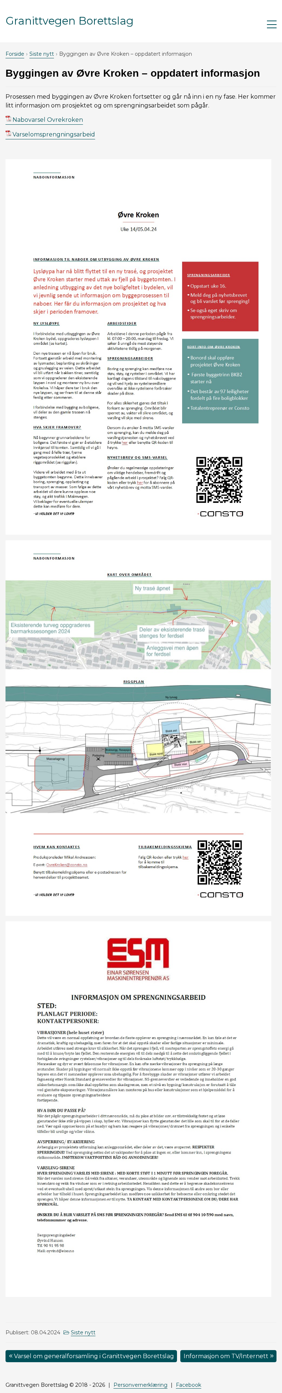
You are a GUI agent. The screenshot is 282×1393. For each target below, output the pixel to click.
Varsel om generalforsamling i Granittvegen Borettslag (93, 1356)
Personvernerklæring (140, 1385)
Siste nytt (41, 54)
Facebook (188, 1385)
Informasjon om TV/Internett (227, 1356)
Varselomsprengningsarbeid (53, 134)
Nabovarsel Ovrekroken (47, 119)
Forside (15, 54)
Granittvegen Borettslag (70, 20)
